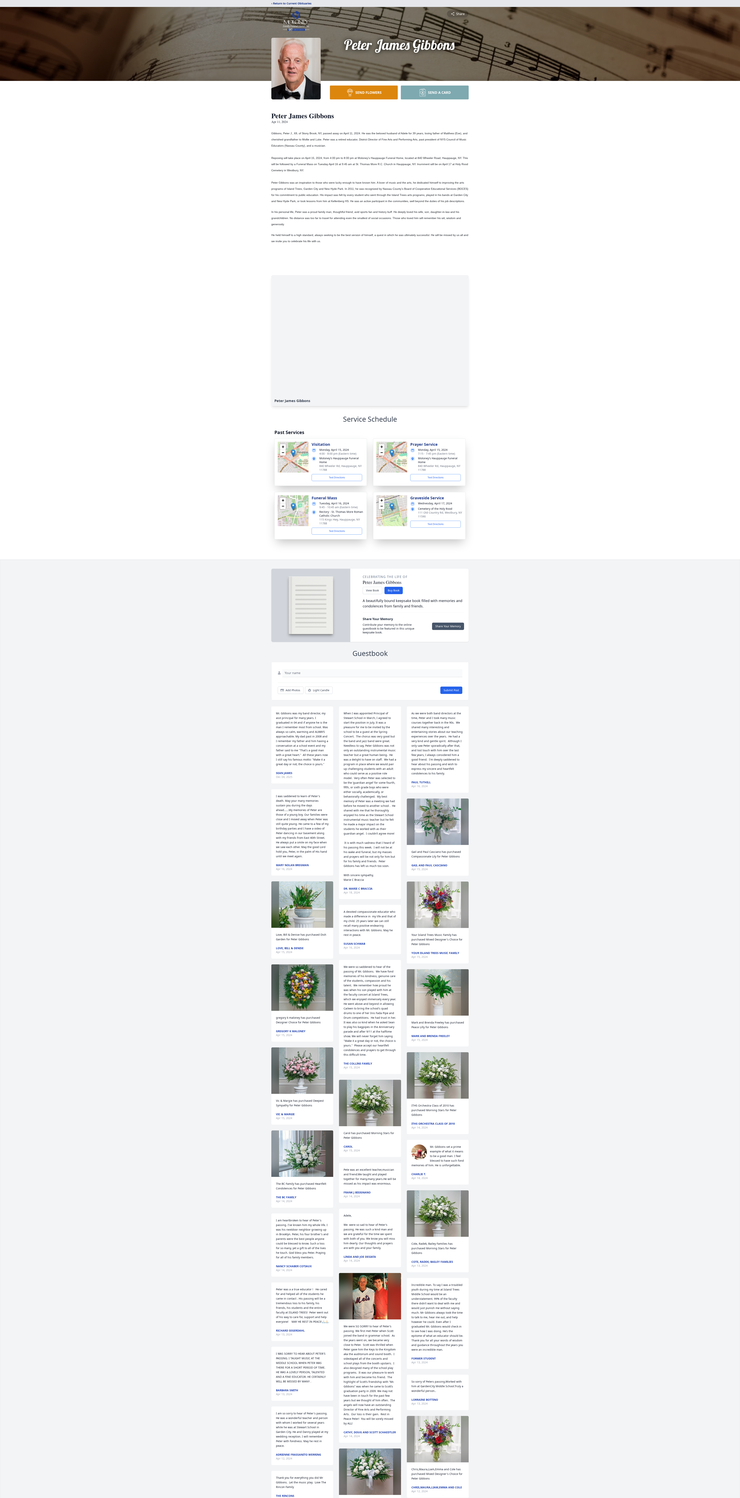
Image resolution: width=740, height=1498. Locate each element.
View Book (372, 590)
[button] (293, 453)
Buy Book (393, 590)
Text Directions (337, 477)
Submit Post (451, 690)
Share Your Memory (448, 626)
